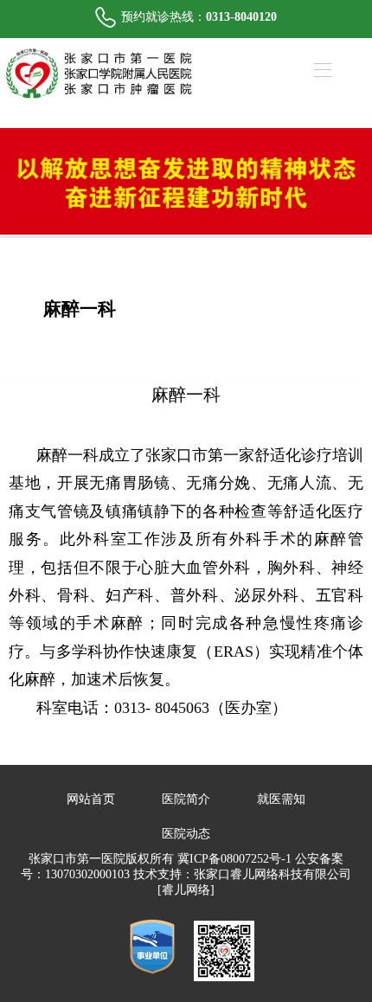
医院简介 (186, 799)
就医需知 (281, 799)
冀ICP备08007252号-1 (234, 858)
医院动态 (186, 833)
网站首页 (91, 799)
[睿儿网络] (186, 889)
